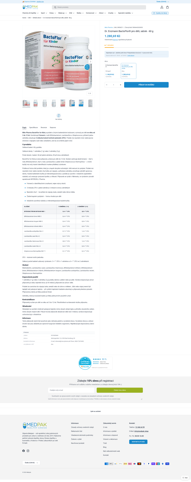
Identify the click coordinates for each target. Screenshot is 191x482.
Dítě (70, 13)
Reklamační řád (76, 431)
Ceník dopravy (130, 55)
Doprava (115, 40)
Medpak (29, 472)
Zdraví (101, 13)
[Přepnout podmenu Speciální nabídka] (132, 13)
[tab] (24, 127)
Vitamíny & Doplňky (29, 13)
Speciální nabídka (124, 13)
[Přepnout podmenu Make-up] (66, 13)
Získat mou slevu (120, 390)
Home (24, 18)
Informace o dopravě (110, 435)
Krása (52, 13)
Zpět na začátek (95, 411)
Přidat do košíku (146, 85)
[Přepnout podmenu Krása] (55, 13)
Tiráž (105, 443)
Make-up (61, 13)
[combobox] (99, 7)
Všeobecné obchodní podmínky (82, 435)
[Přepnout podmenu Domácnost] (96, 13)
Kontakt (106, 455)
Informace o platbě (109, 431)
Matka (79, 13)
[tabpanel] (58, 238)
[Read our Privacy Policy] (141, 399)
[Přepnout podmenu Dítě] (73, 13)
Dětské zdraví (37, 18)
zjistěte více (40, 1)
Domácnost (90, 13)
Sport (43, 13)
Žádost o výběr (76, 439)
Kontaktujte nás (138, 442)
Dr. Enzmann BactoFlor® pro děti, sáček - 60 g (57, 18)
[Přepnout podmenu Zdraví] (105, 13)
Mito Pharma (109, 27)
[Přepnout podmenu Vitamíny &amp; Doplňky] (38, 13)
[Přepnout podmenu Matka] (83, 13)
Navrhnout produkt (77, 443)
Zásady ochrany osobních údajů (82, 427)
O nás (105, 427)
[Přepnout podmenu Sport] (46, 13)
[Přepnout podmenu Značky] (115, 13)
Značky (110, 13)
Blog (104, 447)
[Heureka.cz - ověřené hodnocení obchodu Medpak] (95, 358)
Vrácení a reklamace (110, 439)
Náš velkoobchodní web (111, 451)
